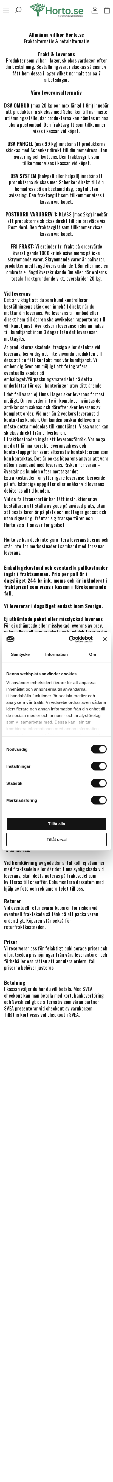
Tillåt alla (56, 824)
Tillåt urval (57, 839)
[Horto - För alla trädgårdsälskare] (56, 10)
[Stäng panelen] (105, 639)
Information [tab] (56, 654)
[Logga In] (95, 10)
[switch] (99, 766)
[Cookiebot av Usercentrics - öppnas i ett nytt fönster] (70, 639)
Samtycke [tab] (20, 654)
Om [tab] (92, 654)
